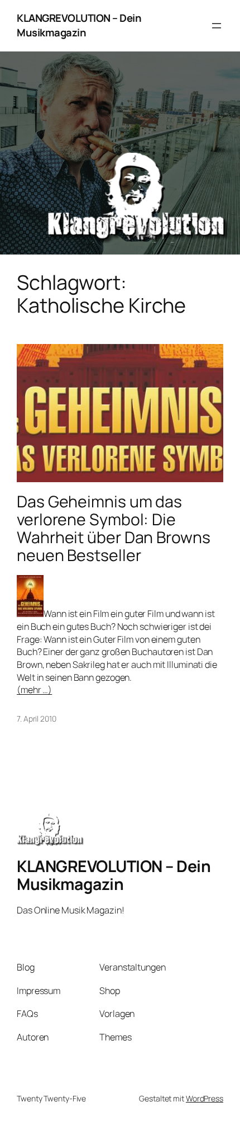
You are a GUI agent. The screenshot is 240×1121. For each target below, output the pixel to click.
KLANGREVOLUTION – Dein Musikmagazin (79, 25)
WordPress (204, 1098)
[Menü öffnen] (216, 25)
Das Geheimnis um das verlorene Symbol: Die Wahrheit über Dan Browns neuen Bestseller (113, 528)
